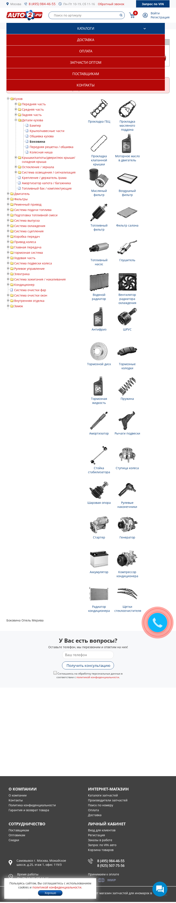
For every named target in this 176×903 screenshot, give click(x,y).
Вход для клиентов (101, 830)
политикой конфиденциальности (97, 677)
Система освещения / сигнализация (49, 172)
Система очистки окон (30, 295)
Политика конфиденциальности (32, 805)
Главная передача (27, 247)
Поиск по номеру (100, 805)
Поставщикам (85, 73)
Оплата (85, 51)
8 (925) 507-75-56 (110, 865)
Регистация (96, 835)
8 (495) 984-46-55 (42, 4)
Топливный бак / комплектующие (47, 188)
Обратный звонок (111, 4)
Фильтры (21, 199)
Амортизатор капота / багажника (46, 183)
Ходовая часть (24, 258)
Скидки (14, 840)
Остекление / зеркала (38, 167)
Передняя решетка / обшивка (51, 147)
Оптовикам (17, 835)
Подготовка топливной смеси (36, 215)
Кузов (18, 99)
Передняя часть (34, 104)
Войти (155, 13)
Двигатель (22, 194)
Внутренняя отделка (29, 301)
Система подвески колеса (33, 263)
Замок (18, 306)
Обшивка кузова (42, 136)
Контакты (86, 85)
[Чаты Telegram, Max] (159, 889)
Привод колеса (25, 242)
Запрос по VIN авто (102, 845)
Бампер (35, 125)
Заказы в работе (100, 840)
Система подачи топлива (33, 210)
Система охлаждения (29, 226)
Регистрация (160, 17)
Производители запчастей (107, 800)
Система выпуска (27, 220)
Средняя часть (33, 109)
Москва (15, 4)
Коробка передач (27, 236)
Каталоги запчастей (103, 795)
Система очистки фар (30, 290)
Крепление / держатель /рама (44, 178)
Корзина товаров (101, 850)
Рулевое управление (29, 269)
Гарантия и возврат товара (29, 810)
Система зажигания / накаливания (40, 279)
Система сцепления (29, 231)
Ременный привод (27, 204)
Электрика (22, 274)
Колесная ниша (41, 152)
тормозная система (28, 253)
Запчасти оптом (85, 62)
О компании (18, 795)
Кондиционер (24, 285)
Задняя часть (32, 115)
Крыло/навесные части (47, 131)
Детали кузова (32, 120)
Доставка (85, 39)
